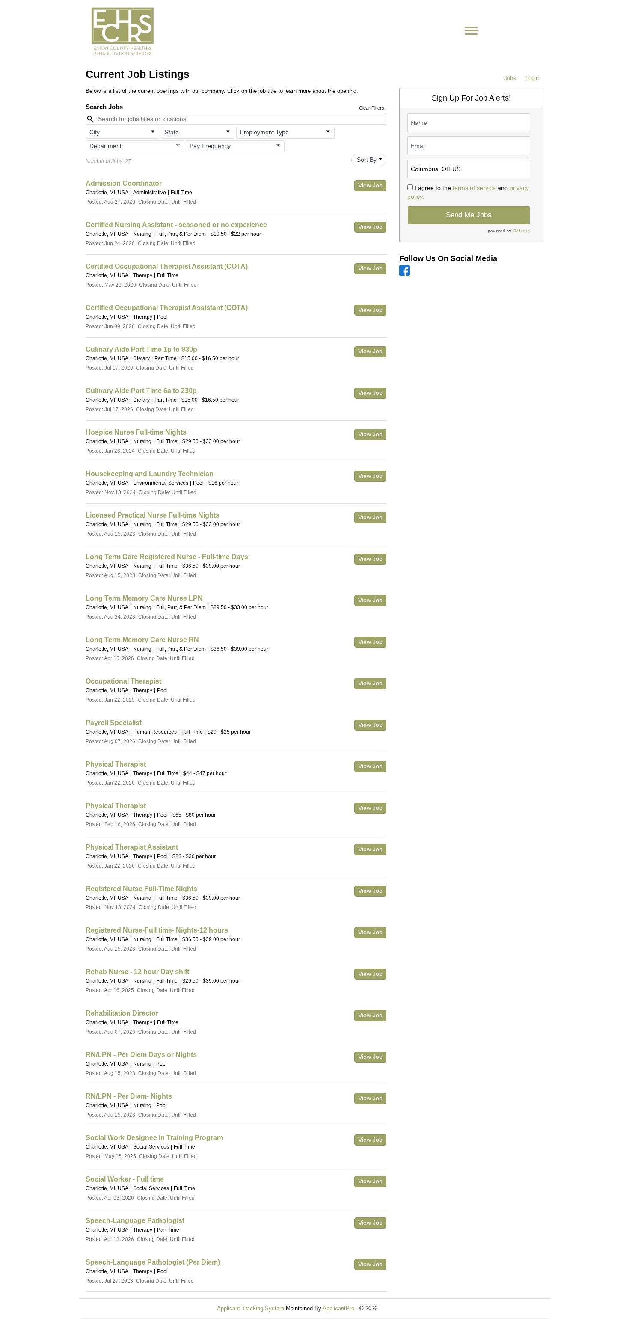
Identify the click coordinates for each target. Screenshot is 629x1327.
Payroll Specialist (114, 722)
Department (105, 145)
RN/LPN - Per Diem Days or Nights (141, 1054)
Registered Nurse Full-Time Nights (141, 888)
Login (532, 78)
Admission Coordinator (124, 183)
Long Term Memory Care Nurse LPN (144, 598)
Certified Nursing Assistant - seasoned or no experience (176, 224)
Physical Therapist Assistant (132, 847)
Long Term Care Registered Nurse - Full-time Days (167, 556)
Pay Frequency (210, 145)
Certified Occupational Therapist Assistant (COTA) (167, 266)
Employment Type (264, 132)
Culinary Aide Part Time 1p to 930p (141, 349)
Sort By (367, 159)
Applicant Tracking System (250, 1308)
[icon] (152, 131)
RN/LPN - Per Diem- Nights (129, 1096)
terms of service (474, 187)
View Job (370, 185)
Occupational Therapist (123, 681)
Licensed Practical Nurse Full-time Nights (153, 515)
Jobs (510, 78)
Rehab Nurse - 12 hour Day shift (137, 971)
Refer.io (521, 231)
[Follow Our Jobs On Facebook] (404, 270)
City (94, 132)
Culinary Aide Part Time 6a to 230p (141, 390)
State (172, 132)
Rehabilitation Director (122, 1013)
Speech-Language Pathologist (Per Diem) (153, 1262)
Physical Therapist (116, 764)
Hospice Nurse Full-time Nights (136, 432)
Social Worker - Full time (125, 1179)
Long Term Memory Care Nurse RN (142, 639)
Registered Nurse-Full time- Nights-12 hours (157, 930)
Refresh (402, 1308)
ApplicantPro (338, 1308)
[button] (122, 133)
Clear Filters (371, 107)
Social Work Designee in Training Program (154, 1137)
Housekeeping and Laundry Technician (150, 473)
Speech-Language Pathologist (135, 1220)
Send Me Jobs (469, 215)
